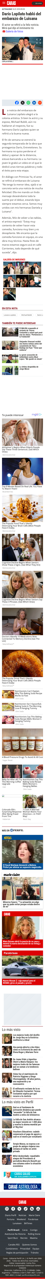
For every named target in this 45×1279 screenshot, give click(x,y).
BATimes (28, 1223)
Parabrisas (33, 1219)
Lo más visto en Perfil (17, 1102)
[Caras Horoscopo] (22, 1189)
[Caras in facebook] (13, 1209)
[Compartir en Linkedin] (34, 103)
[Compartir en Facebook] (17, 103)
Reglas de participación (17, 1252)
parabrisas (22, 954)
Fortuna (10, 1219)
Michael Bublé (26, 315)
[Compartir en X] (22, 103)
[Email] (40, 103)
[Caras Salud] (22, 1177)
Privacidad (25, 1248)
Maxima (33, 1238)
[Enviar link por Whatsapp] (28, 103)
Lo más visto (11, 1029)
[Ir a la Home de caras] (11, 4)
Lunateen (17, 1223)
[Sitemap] (38, 1209)
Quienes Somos (29, 1244)
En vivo (39, 3)
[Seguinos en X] (19, 1209)
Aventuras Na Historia (15, 1234)
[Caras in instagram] (7, 1209)
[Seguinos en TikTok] (26, 1209)
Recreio (24, 1238)
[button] (22, 50)
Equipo (36, 1248)
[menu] (4, 3)
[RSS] (32, 1209)
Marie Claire (34, 1215)
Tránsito (35, 1252)
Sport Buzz (13, 1238)
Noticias (22, 1215)
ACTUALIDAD (7, 9)
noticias (22, 838)
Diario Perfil (10, 1215)
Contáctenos (12, 1248)
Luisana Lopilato (10, 315)
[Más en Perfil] (16, 830)
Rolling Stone (34, 1234)
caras (22, 914)
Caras (25, 1230)
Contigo (34, 1230)
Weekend (21, 1219)
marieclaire (22, 875)
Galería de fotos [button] (14, 31)
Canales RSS (14, 1244)
